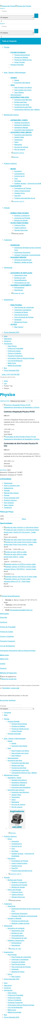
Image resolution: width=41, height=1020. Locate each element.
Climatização (8, 268)
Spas (12, 85)
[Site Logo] (15, 6)
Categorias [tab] (7, 712)
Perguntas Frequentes (15, 356)
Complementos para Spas (23, 107)
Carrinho (2, 664)
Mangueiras (18, 145)
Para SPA (17, 196)
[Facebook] (40, 1)
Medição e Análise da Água (23, 262)
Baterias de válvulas (21, 220)
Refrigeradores (19, 287)
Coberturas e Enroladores (22, 310)
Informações (8, 344)
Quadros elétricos (20, 228)
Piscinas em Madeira (21, 57)
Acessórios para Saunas (22, 83)
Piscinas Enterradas (17, 65)
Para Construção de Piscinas (23, 317)
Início (5, 336)
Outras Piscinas (19, 62)
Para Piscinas (16, 305)
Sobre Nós (3, 617)
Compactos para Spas (21, 105)
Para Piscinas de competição (24, 307)
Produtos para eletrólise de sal (24, 198)
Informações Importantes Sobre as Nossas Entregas (17, 651)
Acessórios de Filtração (22, 218)
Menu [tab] (6, 715)
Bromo (13, 169)
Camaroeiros (18, 140)
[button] (0, 4)
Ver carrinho (4, 700)
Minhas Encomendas (14, 365)
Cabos (16, 142)
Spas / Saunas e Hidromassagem (15, 72)
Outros (13, 324)
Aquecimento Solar (20, 275)
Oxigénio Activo (19, 193)
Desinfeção (15, 245)
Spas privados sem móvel (22, 90)
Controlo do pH (19, 176)
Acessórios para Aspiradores (23, 130)
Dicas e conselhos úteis (12, 486)
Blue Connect (18, 327)
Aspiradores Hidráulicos (22, 125)
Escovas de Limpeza (21, 147)
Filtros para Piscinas (19, 223)
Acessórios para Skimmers (23, 135)
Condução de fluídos (21, 312)
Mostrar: (3, 470)
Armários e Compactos (22, 215)
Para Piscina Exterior (21, 315)
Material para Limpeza (11, 115)
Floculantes (15, 186)
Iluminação (17, 320)
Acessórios (18, 171)
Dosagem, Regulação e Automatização (27, 255)
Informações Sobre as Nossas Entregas (21, 358)
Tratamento (8, 240)
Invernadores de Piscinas (22, 188)
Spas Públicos (19, 92)
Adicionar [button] (7, 432)
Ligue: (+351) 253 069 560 (10, 374)
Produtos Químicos (10, 163)
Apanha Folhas (19, 137)
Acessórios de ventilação (21, 273)
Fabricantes (8, 339)
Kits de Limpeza (19, 149)
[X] (36, 1)
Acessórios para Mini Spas (23, 100)
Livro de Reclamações (15, 361)
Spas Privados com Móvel (23, 87)
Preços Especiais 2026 (11, 332)
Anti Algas (17, 181)
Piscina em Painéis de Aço (23, 60)
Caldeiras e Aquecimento (20, 285)
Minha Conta (12, 363)
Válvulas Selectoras (21, 230)
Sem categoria (9, 503)
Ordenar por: (5, 401)
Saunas (13, 78)
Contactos (7, 341)
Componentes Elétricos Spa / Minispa (27, 109)
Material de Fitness (20, 322)
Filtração (7, 208)
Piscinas (6, 47)
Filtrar (24, 519)
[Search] (36, 16)
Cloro (16, 179)
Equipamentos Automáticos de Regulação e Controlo (21, 407)
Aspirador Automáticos (22, 123)
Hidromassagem (15, 95)
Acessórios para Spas (19, 97)
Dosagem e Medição (18, 257)
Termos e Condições (14, 353)
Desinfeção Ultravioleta (22, 252)
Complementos (19, 174)
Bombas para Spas (20, 102)
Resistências (18, 290)
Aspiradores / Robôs (19, 120)
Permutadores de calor (22, 283)
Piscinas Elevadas (18, 52)
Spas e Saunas (9, 505)
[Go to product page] (22, 405)
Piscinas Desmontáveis (22, 55)
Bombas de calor (20, 278)
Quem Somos (12, 346)
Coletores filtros (19, 225)
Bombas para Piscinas (19, 213)
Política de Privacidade (15, 348)
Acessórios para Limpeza (21, 132)
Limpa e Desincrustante (22, 191)
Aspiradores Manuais (21, 127)
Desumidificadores (20, 280)
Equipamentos (8, 300)
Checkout (3, 668)
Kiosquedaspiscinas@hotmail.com (21, 610)
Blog (5, 368)
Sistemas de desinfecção (22, 260)
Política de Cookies (14, 351)
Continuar (12, 700)
